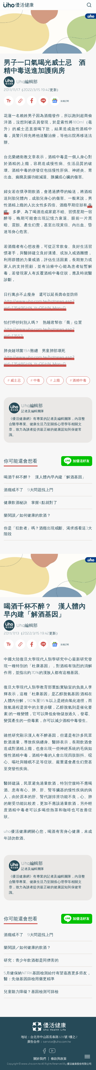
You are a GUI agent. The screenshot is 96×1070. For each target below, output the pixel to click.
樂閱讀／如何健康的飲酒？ (27, 515)
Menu (92, 1056)
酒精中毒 (79, 380)
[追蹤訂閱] (55, 101)
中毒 (36, 380)
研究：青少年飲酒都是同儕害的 (31, 960)
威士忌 (15, 380)
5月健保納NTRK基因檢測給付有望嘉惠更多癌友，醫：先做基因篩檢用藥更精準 (47, 976)
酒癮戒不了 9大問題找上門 (28, 490)
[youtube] (52, 1052)
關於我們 (39, 1058)
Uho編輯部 (27, 81)
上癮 (56, 380)
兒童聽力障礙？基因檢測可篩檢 (31, 991)
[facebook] (44, 1052)
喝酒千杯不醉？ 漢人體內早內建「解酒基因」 (45, 477)
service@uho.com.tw (57, 1041)
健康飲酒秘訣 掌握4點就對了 (30, 502)
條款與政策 (59, 1058)
